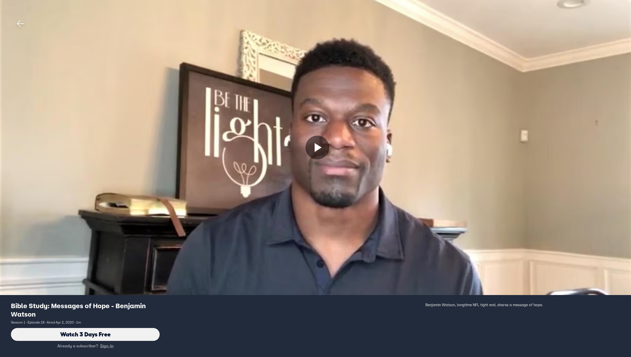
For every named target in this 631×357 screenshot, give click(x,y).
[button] (20, 24)
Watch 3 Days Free (85, 334)
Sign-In (107, 345)
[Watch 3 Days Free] (317, 147)
